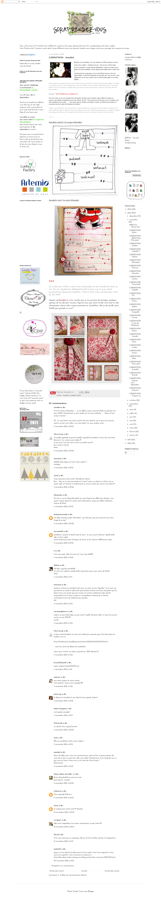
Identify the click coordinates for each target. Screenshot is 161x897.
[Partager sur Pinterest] (88, 392)
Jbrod (56, 835)
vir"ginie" (57, 820)
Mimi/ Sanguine (60, 709)
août (132, 410)
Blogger (91, 891)
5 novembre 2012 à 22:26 (64, 783)
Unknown (57, 791)
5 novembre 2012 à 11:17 (63, 577)
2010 (129, 443)
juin (131, 417)
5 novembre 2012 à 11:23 (63, 604)
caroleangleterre (61, 611)
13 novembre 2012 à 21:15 (63, 841)
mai (131, 421)
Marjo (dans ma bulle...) (64, 774)
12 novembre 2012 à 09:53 (64, 827)
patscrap (57, 694)
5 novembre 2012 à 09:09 (64, 451)
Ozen (56, 806)
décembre (134, 216)
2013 (129, 209)
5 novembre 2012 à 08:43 (63, 426)
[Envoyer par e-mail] (80, 392)
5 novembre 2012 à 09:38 (64, 524)
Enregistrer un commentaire (63, 866)
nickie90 (57, 849)
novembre (133, 220)
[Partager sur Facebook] (86, 392)
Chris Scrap (58, 434)
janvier (132, 435)
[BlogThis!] (82, 392)
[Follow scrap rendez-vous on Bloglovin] (27, 55)
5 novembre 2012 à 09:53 (63, 543)
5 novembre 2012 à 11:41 (63, 669)
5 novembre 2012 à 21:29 (63, 766)
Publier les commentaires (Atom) (73, 875)
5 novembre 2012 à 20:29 (64, 730)
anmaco (57, 677)
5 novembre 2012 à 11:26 (63, 655)
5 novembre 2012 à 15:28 (63, 701)
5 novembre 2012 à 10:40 (63, 557)
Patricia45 (58, 723)
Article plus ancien (112, 871)
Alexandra (58, 495)
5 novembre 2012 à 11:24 (63, 623)
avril (132, 424)
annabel (57, 407)
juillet (132, 413)
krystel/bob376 (60, 663)
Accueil (84, 871)
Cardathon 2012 (75, 395)
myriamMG (58, 531)
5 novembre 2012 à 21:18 (63, 744)
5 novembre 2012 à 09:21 (63, 468)
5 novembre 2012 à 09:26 (64, 487)
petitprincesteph (61, 514)
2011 (129, 440)
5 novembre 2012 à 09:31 (63, 507)
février (132, 432)
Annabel (66, 395)
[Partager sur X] (84, 392)
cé (55, 551)
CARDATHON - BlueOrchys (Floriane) (135, 238)
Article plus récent (56, 871)
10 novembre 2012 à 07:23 (64, 812)
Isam (56, 738)
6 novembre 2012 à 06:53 (64, 798)
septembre (134, 404)
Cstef (56, 476)
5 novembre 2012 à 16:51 (63, 715)
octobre (133, 400)
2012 (129, 213)
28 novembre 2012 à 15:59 (64, 861)
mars (132, 428)
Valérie (57, 565)
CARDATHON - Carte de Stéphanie (135, 323)
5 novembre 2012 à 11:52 (63, 686)
